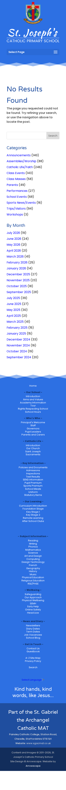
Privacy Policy (33, 661)
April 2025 (14, 316)
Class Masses (16, 179)
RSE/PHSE (33, 583)
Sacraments (33, 454)
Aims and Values (33, 399)
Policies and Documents (33, 467)
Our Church (33, 448)
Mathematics (33, 549)
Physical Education (33, 577)
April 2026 (14, 250)
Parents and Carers (33, 434)
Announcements (19, 155)
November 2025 (18, 280)
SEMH (33, 603)
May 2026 (13, 245)
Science (33, 552)
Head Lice (33, 612)
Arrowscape (33, 765)
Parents (12, 185)
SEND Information (33, 479)
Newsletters (33, 625)
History (33, 571)
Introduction (33, 396)
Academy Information (33, 402)
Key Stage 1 (33, 511)
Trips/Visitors (16, 208)
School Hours (33, 411)
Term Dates (33, 631)
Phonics (33, 546)
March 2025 (15, 322)
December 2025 (18, 274)
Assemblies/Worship (21, 161)
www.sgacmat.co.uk (38, 743)
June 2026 (14, 239)
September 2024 (19, 357)
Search (33, 667)
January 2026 (16, 268)
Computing (33, 559)
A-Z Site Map (33, 657)
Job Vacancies (33, 634)
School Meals (33, 488)
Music (33, 574)
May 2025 (13, 310)
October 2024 (17, 351)
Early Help (33, 606)
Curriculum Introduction (33, 505)
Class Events (16, 173)
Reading (33, 540)
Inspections (33, 473)
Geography (33, 568)
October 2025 (17, 286)
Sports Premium (33, 485)
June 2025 (14, 304)
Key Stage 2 (33, 514)
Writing (33, 543)
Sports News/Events (21, 203)
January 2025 (16, 333)
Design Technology (33, 562)
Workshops (15, 214)
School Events (17, 197)
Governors (33, 428)
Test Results (33, 476)
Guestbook (33, 651)
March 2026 (15, 256)
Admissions (33, 470)
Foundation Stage (33, 508)
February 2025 (17, 327)
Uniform (33, 492)
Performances (17, 191)
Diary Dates (33, 628)
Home (33, 385)
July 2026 (13, 233)
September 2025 (19, 292)
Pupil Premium (33, 482)
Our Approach (33, 597)
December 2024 (18, 339)
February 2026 (17, 262)
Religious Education (33, 580)
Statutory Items (33, 495)
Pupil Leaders (33, 431)
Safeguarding (33, 594)
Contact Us (33, 648)
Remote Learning (33, 518)
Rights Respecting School (33, 408)
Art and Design (33, 555)
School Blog (33, 637)
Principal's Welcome (33, 422)
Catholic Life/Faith (20, 167)
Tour (33, 405)
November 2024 (18, 345)
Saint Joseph (33, 451)
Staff (33, 425)
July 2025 (13, 298)
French (33, 565)
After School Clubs (33, 521)
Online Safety (33, 609)
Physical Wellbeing (33, 600)
